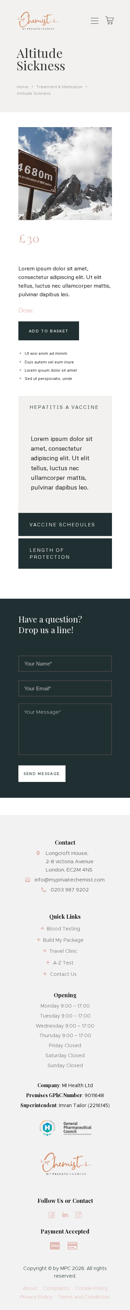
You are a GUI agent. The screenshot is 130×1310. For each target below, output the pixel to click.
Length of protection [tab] (49, 553)
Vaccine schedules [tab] (62, 524)
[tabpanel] (65, 465)
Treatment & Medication (59, 86)
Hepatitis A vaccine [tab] (64, 407)
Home (22, 86)
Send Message (42, 773)
